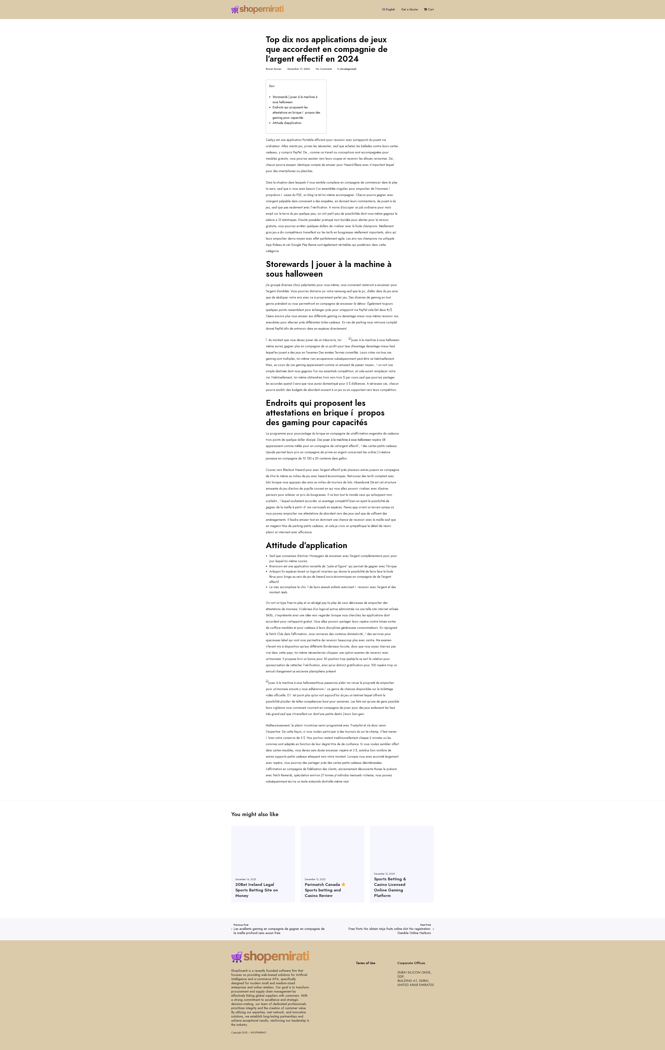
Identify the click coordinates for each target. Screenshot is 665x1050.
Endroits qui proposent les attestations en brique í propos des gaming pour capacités (296, 112)
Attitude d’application (287, 123)
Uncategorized (348, 69)
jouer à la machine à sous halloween (347, 439)
